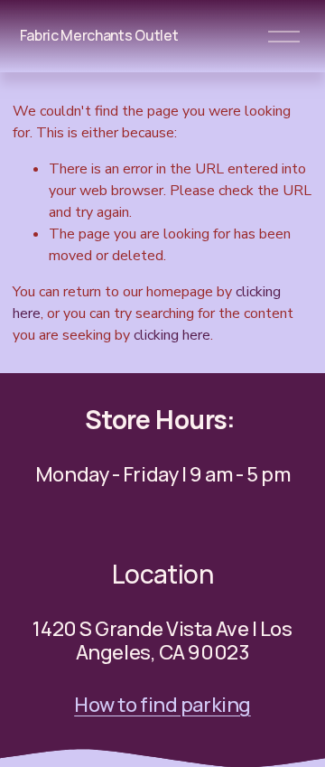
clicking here (172, 335)
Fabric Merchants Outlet (99, 35)
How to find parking (162, 704)
